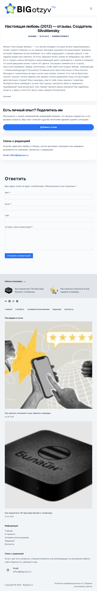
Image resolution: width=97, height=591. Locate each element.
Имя (7, 192)
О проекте (19, 309)
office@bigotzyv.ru (22, 571)
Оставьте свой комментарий (18, 227)
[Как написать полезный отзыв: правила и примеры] (54, 290)
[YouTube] (17, 301)
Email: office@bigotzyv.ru (15, 155)
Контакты (68, 309)
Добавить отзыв (48, 127)
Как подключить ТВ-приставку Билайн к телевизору (29, 290)
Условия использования (38, 309)
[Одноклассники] (9, 301)
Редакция (57, 309)
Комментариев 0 (60, 36)
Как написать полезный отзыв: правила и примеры (75, 290)
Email (8, 204)
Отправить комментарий (18, 255)
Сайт (7, 215)
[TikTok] (13, 301)
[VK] (6, 301)
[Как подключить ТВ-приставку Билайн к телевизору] (8, 290)
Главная (8, 309)
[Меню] (91, 8)
